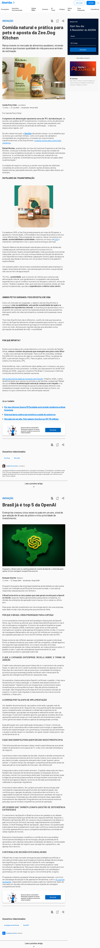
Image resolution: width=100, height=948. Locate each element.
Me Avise (53, 430)
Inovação (7, 20)
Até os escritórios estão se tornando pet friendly (22, 378)
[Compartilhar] (63, 21)
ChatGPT (26, 925)
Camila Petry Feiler (9, 105)
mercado (17, 458)
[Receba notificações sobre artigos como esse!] (52, 21)
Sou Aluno (79, 3)
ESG (56, 239)
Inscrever (83, 50)
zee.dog (7, 458)
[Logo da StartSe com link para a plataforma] (8, 3)
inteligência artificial (11, 925)
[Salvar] (57, 21)
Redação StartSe (9, 578)
